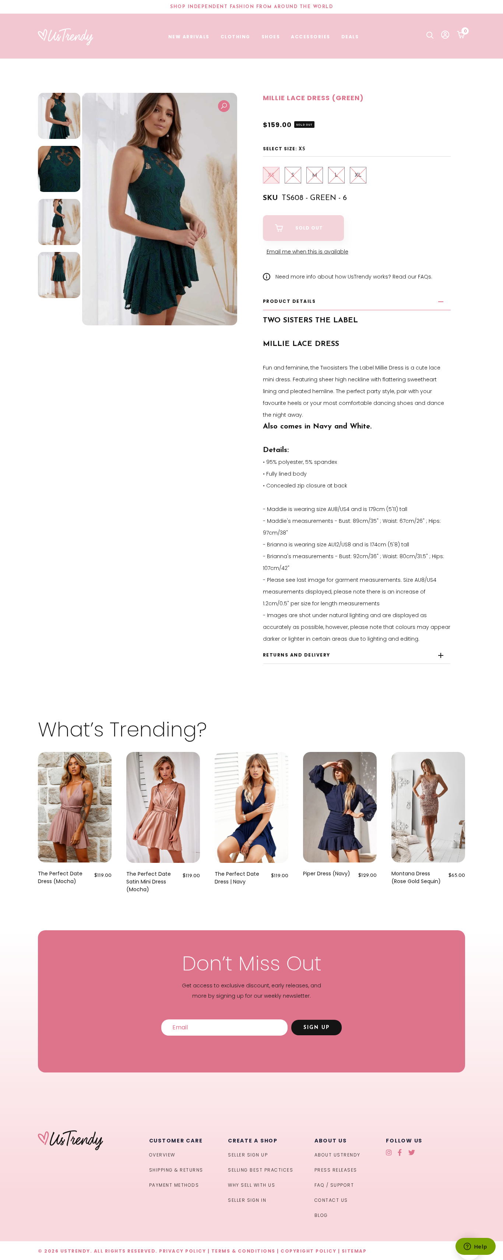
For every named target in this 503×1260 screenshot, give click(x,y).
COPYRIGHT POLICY (308, 1251)
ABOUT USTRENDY (337, 1155)
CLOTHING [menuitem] (235, 37)
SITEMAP (354, 1251)
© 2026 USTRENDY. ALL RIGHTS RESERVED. (98, 1251)
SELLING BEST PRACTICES (260, 1170)
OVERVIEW (162, 1155)
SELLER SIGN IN (247, 1200)
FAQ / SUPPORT (334, 1185)
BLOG (321, 1215)
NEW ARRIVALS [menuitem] (189, 37)
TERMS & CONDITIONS (243, 1251)
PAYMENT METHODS (174, 1185)
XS (271, 175)
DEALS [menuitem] (350, 37)
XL (358, 175)
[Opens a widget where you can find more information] (475, 1247)
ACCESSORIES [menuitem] (310, 37)
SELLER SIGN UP (248, 1155)
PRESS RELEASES (335, 1170)
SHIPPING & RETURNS (176, 1170)
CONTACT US (331, 1200)
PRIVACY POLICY (182, 1251)
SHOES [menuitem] (270, 37)
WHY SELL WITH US (251, 1185)
